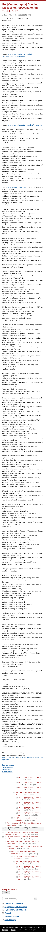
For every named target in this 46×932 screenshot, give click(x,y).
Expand (8, 913)
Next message (7, 772)
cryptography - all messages (16, 907)
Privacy (13, 930)
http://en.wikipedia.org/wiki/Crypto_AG (25, 125)
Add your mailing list (28, 927)
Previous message (8, 765)
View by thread (7, 767)
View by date (6, 769)
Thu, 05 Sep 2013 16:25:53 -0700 (20, 15)
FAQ (39, 927)
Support (5, 930)
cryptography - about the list (15, 910)
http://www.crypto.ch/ (17, 187)
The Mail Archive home (14, 903)
